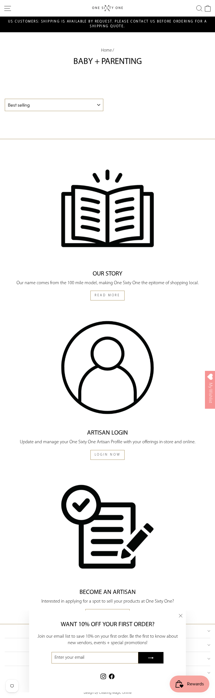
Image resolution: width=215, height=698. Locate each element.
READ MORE (107, 295)
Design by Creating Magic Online (108, 693)
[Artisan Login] (107, 367)
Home (106, 51)
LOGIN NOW (107, 454)
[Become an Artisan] (107, 527)
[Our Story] (107, 208)
